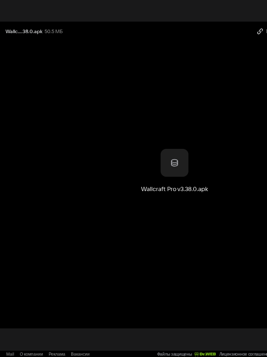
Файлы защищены (174, 354)
